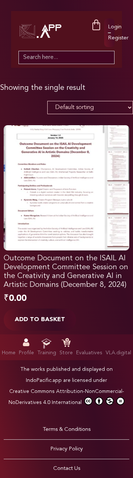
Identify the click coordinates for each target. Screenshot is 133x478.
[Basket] (96, 25)
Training (46, 352)
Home (9, 352)
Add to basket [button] (40, 320)
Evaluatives (89, 352)
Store (66, 352)
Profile (26, 352)
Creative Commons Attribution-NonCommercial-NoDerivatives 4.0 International (66, 397)
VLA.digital (118, 352)
